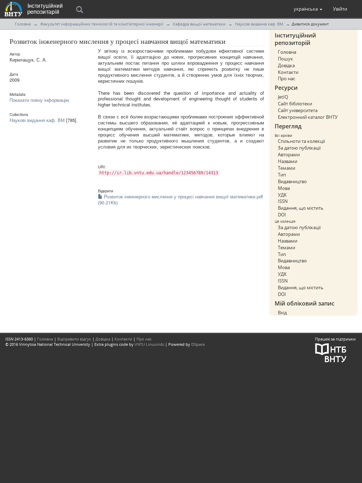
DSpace (198, 344)
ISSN (283, 201)
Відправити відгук (74, 339)
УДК (282, 195)
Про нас (286, 78)
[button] (308, 9)
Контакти (288, 72)
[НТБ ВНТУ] (331, 352)
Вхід (282, 312)
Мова (284, 188)
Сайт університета (297, 110)
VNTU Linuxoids (149, 344)
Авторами (289, 154)
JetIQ (283, 97)
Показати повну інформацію (39, 100)
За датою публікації (299, 148)
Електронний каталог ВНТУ (308, 117)
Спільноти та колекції (301, 141)
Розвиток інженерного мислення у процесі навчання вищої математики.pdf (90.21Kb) (180, 199)
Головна (23, 24)
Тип (282, 174)
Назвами (287, 161)
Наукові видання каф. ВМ (259, 24)
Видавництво (292, 181)
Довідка (286, 65)
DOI (282, 214)
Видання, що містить (300, 208)
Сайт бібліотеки (295, 103)
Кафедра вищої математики (199, 24)
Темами (286, 168)
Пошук (285, 59)
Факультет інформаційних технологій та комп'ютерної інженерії (101, 24)
